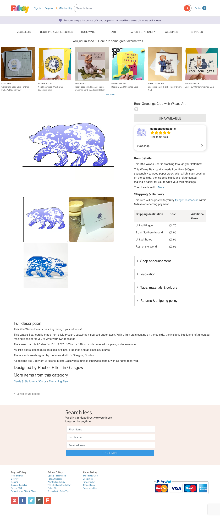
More (161, 187)
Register (49, 8)
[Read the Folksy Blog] (47, 500)
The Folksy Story (90, 475)
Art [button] (113, 31)
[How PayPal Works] (181, 495)
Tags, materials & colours (158, 287)
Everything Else (58, 381)
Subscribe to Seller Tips (58, 491)
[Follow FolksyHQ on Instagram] (39, 500)
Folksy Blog (53, 488)
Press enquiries (90, 488)
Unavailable (170, 118)
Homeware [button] (88, 31)
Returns (14, 481)
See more (110, 94)
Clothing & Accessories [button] (56, 31)
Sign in (37, 8)
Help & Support (55, 478)
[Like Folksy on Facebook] (22, 500)
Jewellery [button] (24, 31)
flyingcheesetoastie (163, 129)
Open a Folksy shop (57, 475)
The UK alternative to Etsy (60, 485)
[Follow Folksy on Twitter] (31, 500)
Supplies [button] (197, 31)
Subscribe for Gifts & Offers (23, 491)
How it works (17, 475)
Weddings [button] (171, 31)
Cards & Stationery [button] (143, 31)
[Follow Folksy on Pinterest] (14, 500)
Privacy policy (89, 481)
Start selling (66, 8)
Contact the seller (19, 485)
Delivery (14, 478)
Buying (16, 488)
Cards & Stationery (25, 381)
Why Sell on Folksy (56, 481)
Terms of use (89, 485)
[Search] (187, 8)
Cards (43, 381)
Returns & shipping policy (158, 300)
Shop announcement (155, 260)
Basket (200, 8)
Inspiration (147, 274)
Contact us (88, 478)
